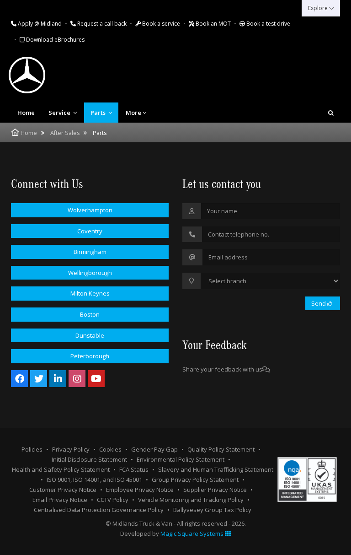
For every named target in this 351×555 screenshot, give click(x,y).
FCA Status (134, 469)
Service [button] (60, 112)
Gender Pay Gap (154, 449)
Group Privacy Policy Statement (195, 479)
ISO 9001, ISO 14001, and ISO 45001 (94, 479)
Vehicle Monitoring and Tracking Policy (191, 500)
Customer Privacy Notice (62, 489)
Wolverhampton (90, 210)
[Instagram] (77, 378)
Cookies (110, 449)
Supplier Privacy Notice (215, 489)
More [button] (133, 112)
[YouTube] (96, 378)
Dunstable (89, 335)
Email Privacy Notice (59, 500)
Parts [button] (98, 112)
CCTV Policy (112, 500)
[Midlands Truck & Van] (50, 75)
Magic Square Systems (192, 533)
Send (319, 303)
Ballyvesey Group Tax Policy (212, 510)
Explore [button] (318, 8)
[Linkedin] (57, 378)
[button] (331, 112)
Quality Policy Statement (221, 449)
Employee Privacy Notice (140, 489)
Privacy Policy (71, 449)
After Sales (65, 133)
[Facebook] (19, 378)
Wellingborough (90, 273)
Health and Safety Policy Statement (61, 469)
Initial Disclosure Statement (89, 459)
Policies (32, 449)
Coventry (89, 231)
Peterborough (89, 356)
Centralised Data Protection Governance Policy (99, 510)
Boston (90, 314)
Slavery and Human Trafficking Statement (215, 469)
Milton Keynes (90, 293)
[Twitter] (38, 378)
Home (26, 112)
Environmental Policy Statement (180, 459)
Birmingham (90, 252)
